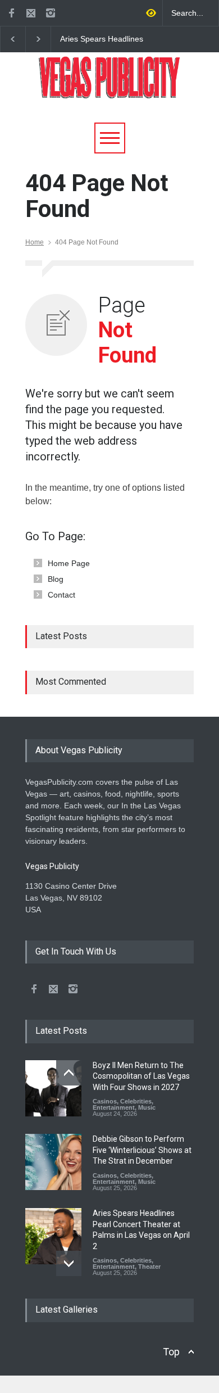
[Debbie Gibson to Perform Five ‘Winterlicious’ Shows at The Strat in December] (53, 1162)
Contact (61, 594)
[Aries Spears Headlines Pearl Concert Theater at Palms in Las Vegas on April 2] (53, 1236)
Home (34, 242)
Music (147, 1107)
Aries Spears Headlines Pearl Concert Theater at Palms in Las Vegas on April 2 (109, 39)
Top (171, 1352)
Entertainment (114, 1107)
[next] (68, 1263)
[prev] (68, 1073)
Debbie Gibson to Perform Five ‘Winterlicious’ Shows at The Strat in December (142, 1149)
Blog (55, 579)
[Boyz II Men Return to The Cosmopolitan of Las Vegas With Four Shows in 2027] (53, 1088)
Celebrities (136, 1101)
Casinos (105, 1101)
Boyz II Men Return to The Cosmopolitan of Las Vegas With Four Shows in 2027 (141, 1076)
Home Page (69, 563)
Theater (149, 1266)
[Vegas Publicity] (109, 86)
